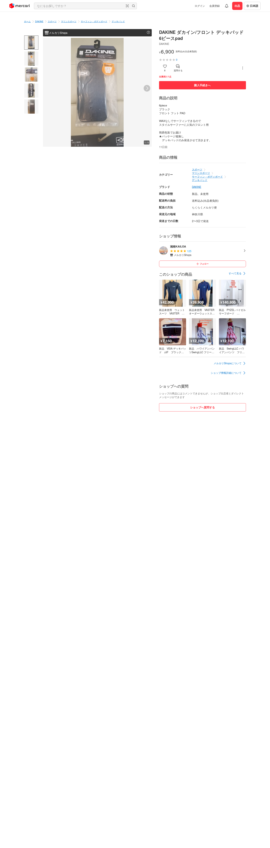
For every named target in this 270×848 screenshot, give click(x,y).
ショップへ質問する (202, 407)
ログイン (200, 6)
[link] (237, 273)
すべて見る (235, 273)
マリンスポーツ (68, 21)
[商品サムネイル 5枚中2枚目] (31, 58)
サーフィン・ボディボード (94, 21)
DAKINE (39, 21)
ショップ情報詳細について (226, 373)
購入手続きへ (202, 85)
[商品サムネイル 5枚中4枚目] (31, 90)
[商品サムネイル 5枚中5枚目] (31, 106)
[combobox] (85, 6)
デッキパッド (118, 21)
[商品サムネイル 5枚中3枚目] (31, 74)
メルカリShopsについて (228, 363)
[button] (127, 6)
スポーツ (52, 21)
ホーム (27, 21)
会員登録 (214, 6)
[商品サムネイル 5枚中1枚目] (31, 42)
